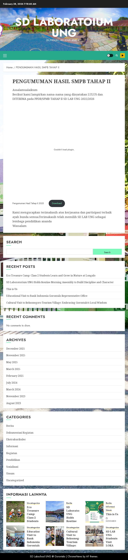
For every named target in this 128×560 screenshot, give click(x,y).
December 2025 (15, 348)
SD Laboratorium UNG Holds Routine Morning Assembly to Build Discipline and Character (60, 282)
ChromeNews (75, 556)
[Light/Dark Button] (110, 55)
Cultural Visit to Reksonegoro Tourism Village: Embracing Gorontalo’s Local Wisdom (56, 302)
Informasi (12, 446)
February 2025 (15, 376)
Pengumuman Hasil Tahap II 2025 (28, 203)
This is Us (11, 289)
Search (14, 242)
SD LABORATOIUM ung (64, 27)
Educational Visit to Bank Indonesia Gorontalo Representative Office (46, 296)
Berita (10, 426)
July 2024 (11, 382)
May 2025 (12, 362)
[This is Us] (94, 511)
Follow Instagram (122, 55)
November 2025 (15, 355)
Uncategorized (15, 480)
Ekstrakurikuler (16, 439)
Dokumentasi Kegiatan (19, 432)
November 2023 (15, 396)
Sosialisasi (12, 466)
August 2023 (13, 403)
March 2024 (13, 389)
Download (57, 203)
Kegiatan (11, 453)
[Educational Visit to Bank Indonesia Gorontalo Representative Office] (15, 536)
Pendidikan (13, 460)
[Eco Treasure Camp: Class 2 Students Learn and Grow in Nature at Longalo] (15, 511)
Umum (10, 473)
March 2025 (13, 369)
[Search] (117, 55)
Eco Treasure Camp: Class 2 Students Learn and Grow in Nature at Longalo (50, 275)
